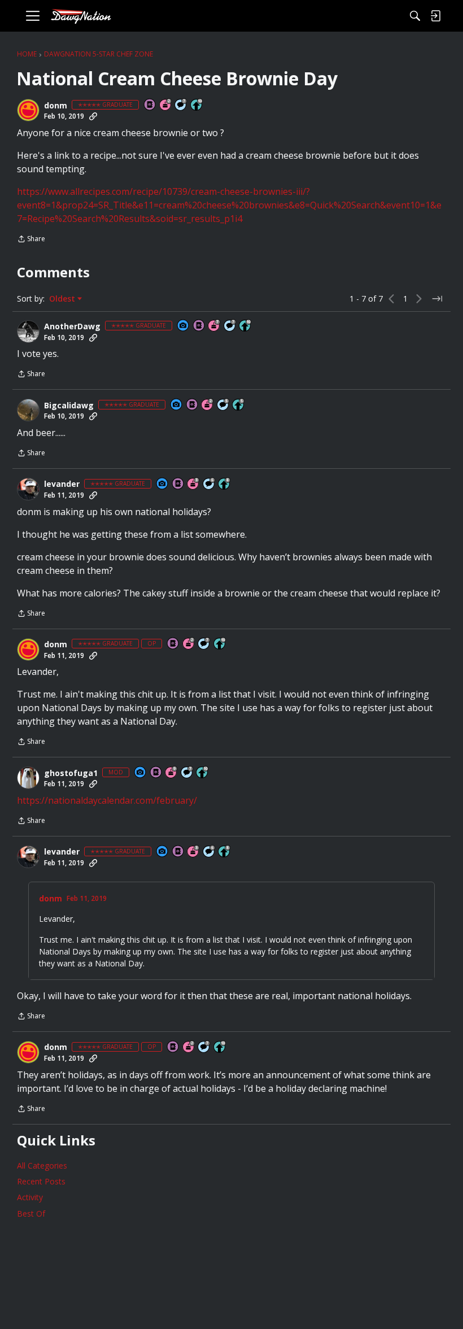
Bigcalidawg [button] (69, 405)
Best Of (31, 1213)
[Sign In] (435, 16)
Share (31, 240)
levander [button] (62, 484)
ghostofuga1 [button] (71, 773)
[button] (28, 110)
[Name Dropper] (150, 105)
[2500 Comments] (209, 484)
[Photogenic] (183, 326)
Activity (30, 1197)
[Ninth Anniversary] (171, 773)
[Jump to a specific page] (437, 299)
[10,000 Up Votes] (197, 105)
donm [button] (55, 106)
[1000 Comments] (223, 405)
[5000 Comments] (181, 105)
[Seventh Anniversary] (214, 326)
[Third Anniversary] (193, 484)
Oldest (63, 298)
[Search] (415, 16)
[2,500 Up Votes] (224, 484)
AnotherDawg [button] (72, 326)
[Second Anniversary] (166, 105)
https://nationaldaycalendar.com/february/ (107, 800)
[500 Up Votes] (239, 405)
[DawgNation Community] (81, 16)
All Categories (42, 1165)
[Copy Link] (93, 116)
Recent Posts (41, 1181)
